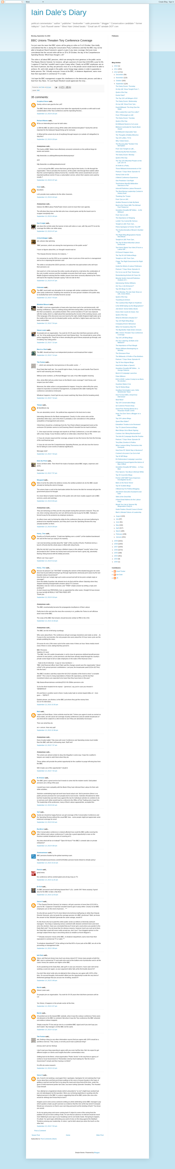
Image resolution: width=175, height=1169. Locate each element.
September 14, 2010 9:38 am (47, 846)
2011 (116, 69)
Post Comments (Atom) (49, 1139)
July (117, 519)
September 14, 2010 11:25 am (47, 880)
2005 (116, 553)
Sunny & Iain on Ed (122, 175)
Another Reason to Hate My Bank (127, 202)
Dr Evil (39, 887)
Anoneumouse (42, 852)
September (120, 84)
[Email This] (60, 87)
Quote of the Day (121, 92)
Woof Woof (119, 400)
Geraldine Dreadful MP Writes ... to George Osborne (128, 369)
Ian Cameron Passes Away (125, 406)
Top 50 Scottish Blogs (123, 486)
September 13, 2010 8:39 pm (47, 527)
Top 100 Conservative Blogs (125, 403)
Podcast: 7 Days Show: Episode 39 (128, 439)
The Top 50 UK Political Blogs (126, 255)
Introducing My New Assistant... (126, 152)
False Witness (120, 376)
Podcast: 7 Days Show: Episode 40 (128, 359)
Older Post (100, 1135)
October (119, 81)
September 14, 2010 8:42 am (47, 805)
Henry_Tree (41, 533)
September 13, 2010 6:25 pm (47, 114)
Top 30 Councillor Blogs (124, 475)
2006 (116, 550)
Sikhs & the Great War (123, 497)
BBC (38, 90)
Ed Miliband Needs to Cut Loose (127, 124)
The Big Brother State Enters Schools (128, 330)
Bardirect (40, 829)
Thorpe (39, 405)
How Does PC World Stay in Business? (129, 450)
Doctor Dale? (120, 95)
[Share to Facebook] (67, 87)
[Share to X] (65, 87)
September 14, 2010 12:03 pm (47, 895)
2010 (116, 72)
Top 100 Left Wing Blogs (124, 338)
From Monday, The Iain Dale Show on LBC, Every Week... (129, 293)
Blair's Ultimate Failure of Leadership (128, 512)
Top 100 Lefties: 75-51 (123, 138)
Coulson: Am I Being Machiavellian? (128, 433)
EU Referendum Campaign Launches (129, 459)
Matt (38, 711)
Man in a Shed (42, 349)
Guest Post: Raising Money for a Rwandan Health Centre (127, 409)
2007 (116, 547)
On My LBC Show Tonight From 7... (128, 89)
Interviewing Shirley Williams (126, 283)
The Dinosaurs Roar (123, 353)
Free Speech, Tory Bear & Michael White (130, 472)
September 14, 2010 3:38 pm (47, 948)
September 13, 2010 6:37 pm (47, 180)
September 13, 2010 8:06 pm (47, 501)
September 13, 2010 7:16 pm (47, 398)
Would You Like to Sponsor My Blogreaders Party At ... (126, 505)
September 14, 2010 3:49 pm (47, 980)
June (118, 522)
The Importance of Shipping (125, 218)
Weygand (40, 480)
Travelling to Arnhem (123, 300)
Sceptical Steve (42, 101)
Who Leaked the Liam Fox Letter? (127, 112)
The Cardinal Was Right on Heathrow (129, 303)
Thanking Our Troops (123, 196)
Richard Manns (42, 121)
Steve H (40, 901)
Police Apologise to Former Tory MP (128, 227)
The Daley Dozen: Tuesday (125, 118)
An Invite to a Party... (123, 166)
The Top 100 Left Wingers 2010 (126, 98)
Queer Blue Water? (122, 421)
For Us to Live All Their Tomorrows (127, 272)
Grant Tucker (120, 571)
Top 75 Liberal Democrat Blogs (126, 427)
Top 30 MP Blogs (121, 456)
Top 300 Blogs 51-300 (123, 289)
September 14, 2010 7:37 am (47, 745)
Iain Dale (40, 955)
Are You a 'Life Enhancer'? (125, 286)
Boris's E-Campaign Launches (126, 373)
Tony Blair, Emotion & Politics (126, 442)
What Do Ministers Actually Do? (126, 318)
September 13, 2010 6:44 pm (47, 197)
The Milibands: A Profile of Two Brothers (129, 356)
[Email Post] (56, 87)
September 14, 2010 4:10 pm (47, 1030)
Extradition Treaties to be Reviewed (128, 424)
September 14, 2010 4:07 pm (47, 1006)
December (120, 75)
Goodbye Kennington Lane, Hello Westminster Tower (127, 391)
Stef (38, 812)
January (119, 537)
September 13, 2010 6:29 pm (47, 139)
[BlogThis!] (62, 87)
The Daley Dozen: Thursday (125, 86)
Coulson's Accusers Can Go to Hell (128, 453)
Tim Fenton (41, 362)
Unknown (40, 287)
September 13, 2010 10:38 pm (47, 730)
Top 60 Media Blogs (123, 387)
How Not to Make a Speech (125, 365)
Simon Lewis (41, 330)
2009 (116, 541)
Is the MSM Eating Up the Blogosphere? (129, 306)
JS (117, 578)
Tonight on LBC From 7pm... (125, 224)
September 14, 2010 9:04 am (47, 822)
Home (68, 1135)
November (120, 78)
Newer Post (36, 1135)
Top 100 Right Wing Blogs (125, 321)
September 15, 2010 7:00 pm (47, 1126)
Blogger (97, 1152)
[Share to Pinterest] (70, 87)
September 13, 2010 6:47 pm (47, 231)
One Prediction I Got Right (125, 181)
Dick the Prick (42, 461)
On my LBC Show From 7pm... (126, 104)
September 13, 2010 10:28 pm (47, 621)
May (117, 525)
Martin (39, 987)
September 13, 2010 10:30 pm (47, 705)
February (119, 534)
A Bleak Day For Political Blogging (127, 489)
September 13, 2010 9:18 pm (47, 597)
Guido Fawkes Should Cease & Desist (129, 509)
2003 (116, 559)
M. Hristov (40, 778)
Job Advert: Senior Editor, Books (127, 309)
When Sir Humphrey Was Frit (126, 327)
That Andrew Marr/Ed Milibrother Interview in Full (127, 184)
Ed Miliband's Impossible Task (126, 132)
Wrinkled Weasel (43, 304)
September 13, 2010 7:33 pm (47, 454)
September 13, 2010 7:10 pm (47, 342)
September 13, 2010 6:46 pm (47, 216)
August (118, 516)
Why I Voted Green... (123, 141)
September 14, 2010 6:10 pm (47, 1068)
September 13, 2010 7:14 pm (47, 355)
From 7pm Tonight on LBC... (125, 149)
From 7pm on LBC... (123, 199)
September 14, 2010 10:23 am (47, 863)
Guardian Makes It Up (123, 384)
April (118, 528)
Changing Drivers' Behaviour (126, 324)
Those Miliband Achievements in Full (128, 168)
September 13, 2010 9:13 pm (47, 561)
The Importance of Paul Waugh (126, 345)
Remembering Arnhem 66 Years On (128, 275)
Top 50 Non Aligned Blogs (125, 362)
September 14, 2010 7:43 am (47, 771)
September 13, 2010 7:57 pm (47, 473)
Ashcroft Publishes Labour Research (128, 188)
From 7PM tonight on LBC (125, 115)
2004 (116, 556)
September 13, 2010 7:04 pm (47, 323)
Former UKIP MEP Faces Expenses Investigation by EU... (128, 479)
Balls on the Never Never (124, 483)
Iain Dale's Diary (58, 12)
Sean (39, 187)
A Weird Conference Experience (127, 177)
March (118, 531)
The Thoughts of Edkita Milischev (127, 135)
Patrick (39, 870)
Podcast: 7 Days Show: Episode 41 (128, 269)
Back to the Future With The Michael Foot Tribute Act (128, 206)
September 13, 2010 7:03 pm (47, 298)
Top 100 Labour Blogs (123, 418)
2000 (116, 562)
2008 (116, 544)
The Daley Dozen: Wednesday (126, 101)
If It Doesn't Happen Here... (125, 252)
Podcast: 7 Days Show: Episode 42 (128, 172)
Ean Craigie (41, 223)
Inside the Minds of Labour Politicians (129, 266)
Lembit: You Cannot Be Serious (126, 221)
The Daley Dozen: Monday (125, 155)
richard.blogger (42, 238)
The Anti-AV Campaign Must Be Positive (129, 436)
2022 (116, 66)
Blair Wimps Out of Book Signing (127, 430)
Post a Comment (40, 1131)
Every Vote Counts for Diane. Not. (127, 312)
